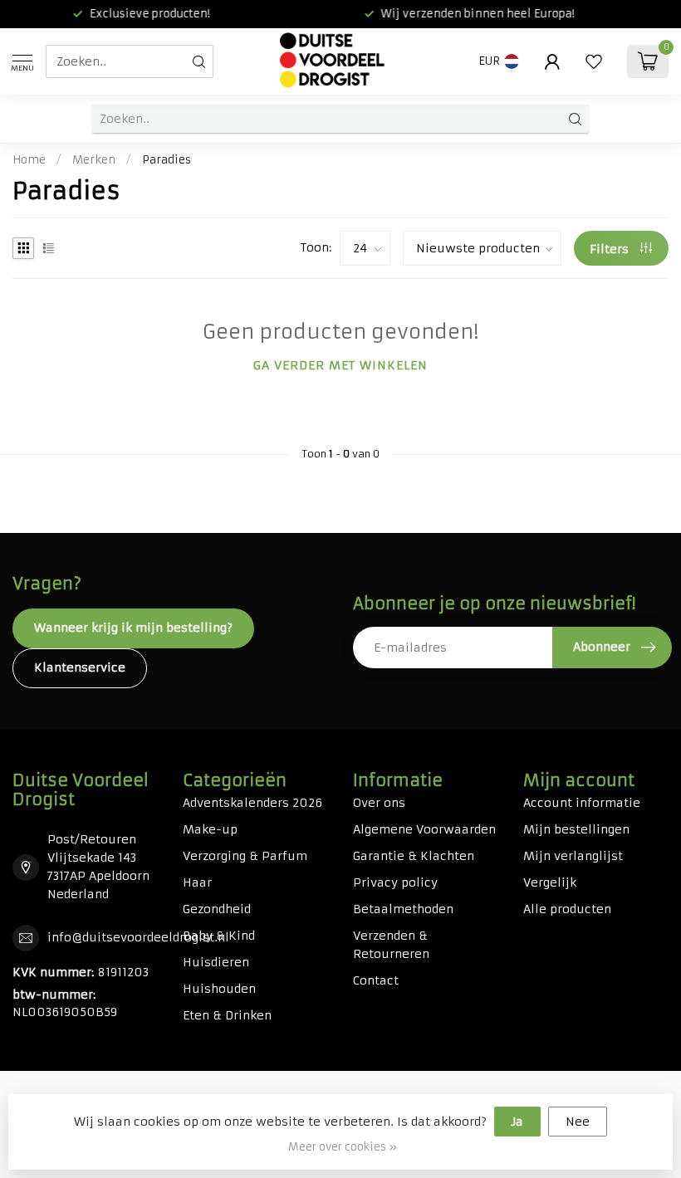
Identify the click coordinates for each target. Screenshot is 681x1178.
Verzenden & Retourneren (391, 944)
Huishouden (219, 988)
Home (29, 160)
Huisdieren (216, 962)
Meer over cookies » (342, 1147)
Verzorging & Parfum (245, 855)
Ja (517, 1121)
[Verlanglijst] (593, 61)
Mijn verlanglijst (573, 855)
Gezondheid (217, 909)
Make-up (210, 829)
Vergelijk (549, 882)
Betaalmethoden (403, 909)
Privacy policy (395, 882)
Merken (93, 160)
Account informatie (581, 802)
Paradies (166, 160)
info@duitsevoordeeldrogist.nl (138, 937)
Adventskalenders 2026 (252, 802)
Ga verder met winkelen (340, 365)
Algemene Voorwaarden (424, 829)
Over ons (379, 802)
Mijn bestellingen (576, 829)
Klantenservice (79, 667)
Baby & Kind (219, 935)
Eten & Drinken (227, 1015)
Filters (611, 249)
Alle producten (567, 909)
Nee (578, 1121)
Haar (197, 882)
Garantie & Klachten (413, 855)
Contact (376, 980)
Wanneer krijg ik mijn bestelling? (133, 627)
